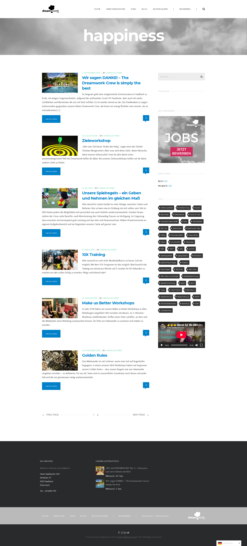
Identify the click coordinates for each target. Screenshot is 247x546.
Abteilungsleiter (167, 208)
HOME (97, 9)
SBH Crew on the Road (169, 276)
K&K (162, 249)
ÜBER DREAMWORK (115, 9)
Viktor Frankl (176, 290)
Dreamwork (177, 228)
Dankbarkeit (197, 221)
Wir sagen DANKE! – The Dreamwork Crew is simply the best (111, 83)
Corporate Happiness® (169, 221)
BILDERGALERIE (160, 9)
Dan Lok (164, 228)
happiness (190, 242)
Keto (181, 249)
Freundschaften (177, 235)
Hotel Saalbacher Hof (127, 537)
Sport (192, 283)
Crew (185, 221)
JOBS (133, 9)
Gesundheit (193, 235)
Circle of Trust (195, 215)
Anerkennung (183, 208)
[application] (181, 335)
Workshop (185, 304)
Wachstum (190, 290)
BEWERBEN (185, 9)
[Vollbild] (201, 345)
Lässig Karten (183, 256)
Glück (163, 242)
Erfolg (163, 235)
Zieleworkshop (96, 140)
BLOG (144, 9)
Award (197, 208)
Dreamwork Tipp (193, 228)
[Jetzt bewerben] (181, 139)
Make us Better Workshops (108, 303)
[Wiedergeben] (161, 345)
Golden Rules (94, 355)
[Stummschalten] (196, 345)
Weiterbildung (166, 297)
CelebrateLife (179, 215)
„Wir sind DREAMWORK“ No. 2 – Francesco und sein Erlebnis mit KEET (126, 470)
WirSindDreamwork (168, 304)
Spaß (183, 283)
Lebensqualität (166, 256)
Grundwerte (175, 242)
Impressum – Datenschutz (155, 516)
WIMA (197, 297)
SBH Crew (193, 269)
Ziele (197, 304)
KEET (172, 249)
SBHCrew (179, 269)
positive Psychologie (168, 263)
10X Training (93, 254)
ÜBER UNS (59, 516)
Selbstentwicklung (168, 283)
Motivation (197, 256)
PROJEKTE (163, 186)
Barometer (165, 215)
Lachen (191, 249)
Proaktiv (185, 263)
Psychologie (165, 269)
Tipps (163, 290)
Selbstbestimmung (191, 276)
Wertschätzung (183, 297)
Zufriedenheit (166, 310)
